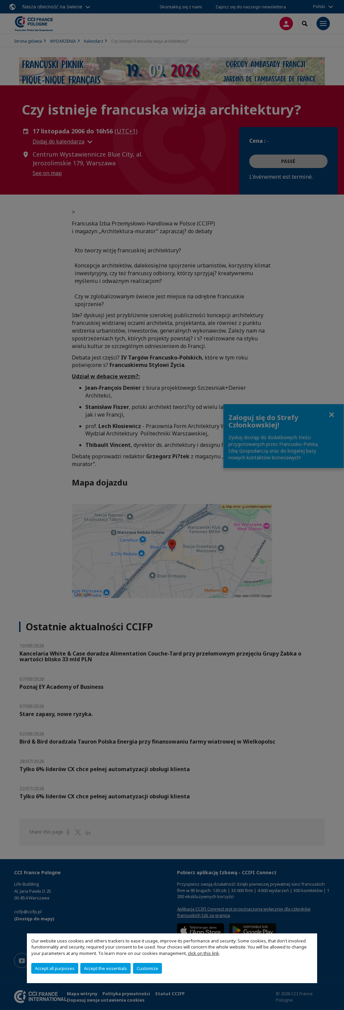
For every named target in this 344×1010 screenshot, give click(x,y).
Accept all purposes (55, 968)
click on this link (203, 953)
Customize (147, 968)
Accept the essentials (105, 968)
